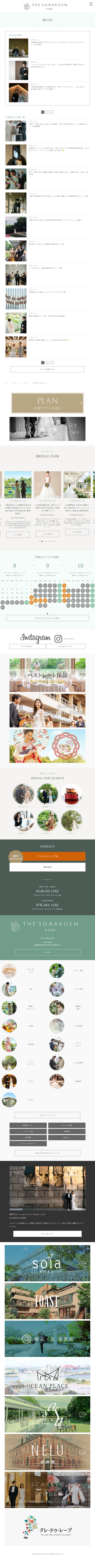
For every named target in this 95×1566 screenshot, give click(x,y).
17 (50, 596)
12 (59, 591)
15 (40, 596)
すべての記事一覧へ (47, 369)
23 (31, 598)
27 (17, 602)
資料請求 (47, 867)
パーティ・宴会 (28, 1131)
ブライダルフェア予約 (47, 856)
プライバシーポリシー (28, 1143)
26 (12, 602)
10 (50, 591)
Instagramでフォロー (66, 646)
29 (26, 602)
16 (45, 596)
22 (40, 601)
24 (2, 602)
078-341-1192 (47, 905)
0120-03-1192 (47, 891)
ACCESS (47, 952)
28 (22, 602)
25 (7, 602)
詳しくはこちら (47, 1234)
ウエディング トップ (47, 1115)
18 (55, 596)
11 (55, 591)
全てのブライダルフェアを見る (47, 618)
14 (35, 596)
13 (64, 591)
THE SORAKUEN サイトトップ (47, 1153)
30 (31, 602)
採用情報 (67, 1131)
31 (2, 607)
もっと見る (18, 535)
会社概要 (28, 1137)
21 (35, 601)
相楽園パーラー (28, 1125)
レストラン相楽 (67, 1125)
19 (59, 596)
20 (64, 596)
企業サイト (67, 1137)
